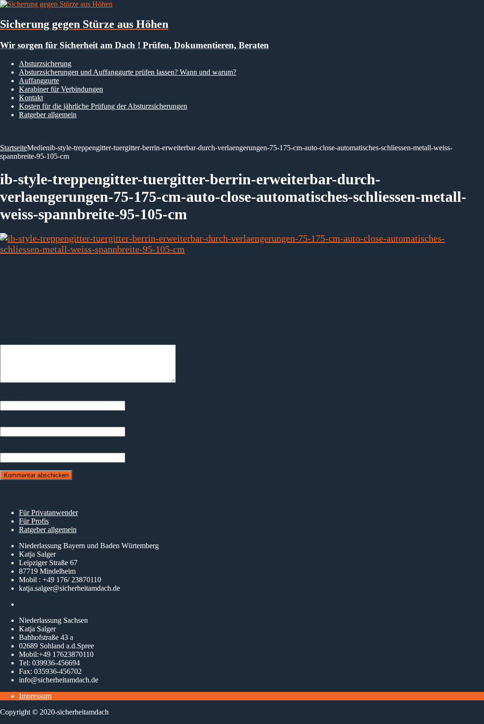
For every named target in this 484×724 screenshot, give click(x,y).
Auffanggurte (39, 81)
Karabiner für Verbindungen (61, 89)
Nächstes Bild (21, 267)
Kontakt (31, 98)
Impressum (35, 696)
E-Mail (10, 422)
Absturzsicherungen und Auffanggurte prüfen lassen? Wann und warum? (127, 72)
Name (9, 396)
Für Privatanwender (48, 513)
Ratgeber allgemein (48, 115)
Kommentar (17, 340)
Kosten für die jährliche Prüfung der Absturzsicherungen (103, 106)
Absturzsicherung (45, 64)
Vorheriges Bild (23, 259)
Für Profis (34, 521)
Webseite (13, 448)
